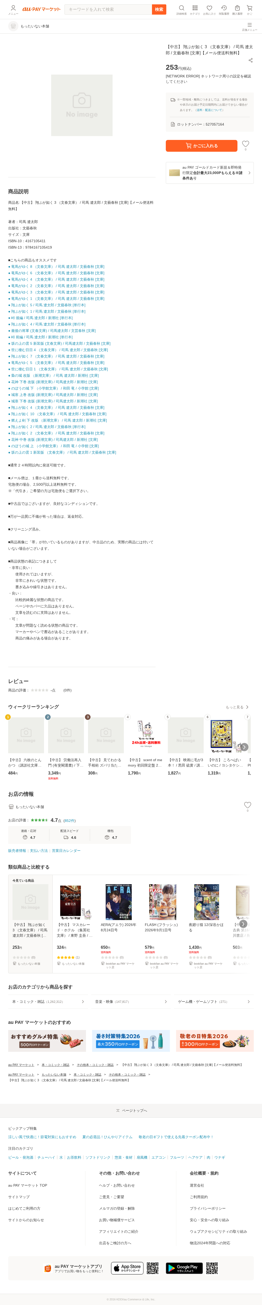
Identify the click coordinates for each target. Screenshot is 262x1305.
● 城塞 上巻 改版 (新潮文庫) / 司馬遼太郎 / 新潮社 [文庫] (53, 395)
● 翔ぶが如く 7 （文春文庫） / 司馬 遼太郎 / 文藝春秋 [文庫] (56, 356)
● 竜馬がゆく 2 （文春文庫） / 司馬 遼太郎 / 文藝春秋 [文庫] (56, 286)
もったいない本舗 (54, 1074)
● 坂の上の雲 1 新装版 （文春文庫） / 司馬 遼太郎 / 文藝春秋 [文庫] (62, 452)
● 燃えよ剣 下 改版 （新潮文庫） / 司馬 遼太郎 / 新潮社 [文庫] (57, 420)
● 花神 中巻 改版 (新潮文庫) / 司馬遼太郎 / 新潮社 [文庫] (53, 439)
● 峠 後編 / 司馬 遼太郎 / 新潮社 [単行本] (40, 318)
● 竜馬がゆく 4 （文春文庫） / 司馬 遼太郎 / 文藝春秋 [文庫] (56, 279)
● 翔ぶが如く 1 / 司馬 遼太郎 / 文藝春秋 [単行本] (46, 311)
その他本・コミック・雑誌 (95, 1065)
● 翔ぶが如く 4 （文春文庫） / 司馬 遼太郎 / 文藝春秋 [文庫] (56, 407)
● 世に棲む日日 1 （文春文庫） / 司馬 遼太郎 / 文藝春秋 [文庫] (58, 369)
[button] (251, 60)
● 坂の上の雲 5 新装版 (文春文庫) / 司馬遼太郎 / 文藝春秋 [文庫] (59, 343)
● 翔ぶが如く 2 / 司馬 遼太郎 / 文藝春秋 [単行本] (46, 427)
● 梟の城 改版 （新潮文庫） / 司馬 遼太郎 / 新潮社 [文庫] (53, 375)
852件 (69, 821)
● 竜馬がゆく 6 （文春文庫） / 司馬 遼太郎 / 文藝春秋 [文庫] (56, 273)
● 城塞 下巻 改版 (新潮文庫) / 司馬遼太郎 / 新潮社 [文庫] (53, 401)
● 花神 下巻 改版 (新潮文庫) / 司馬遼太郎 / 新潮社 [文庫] (53, 382)
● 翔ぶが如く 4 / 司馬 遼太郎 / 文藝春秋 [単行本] (46, 324)
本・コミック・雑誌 (55, 1065)
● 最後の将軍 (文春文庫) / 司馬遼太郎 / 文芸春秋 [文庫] (52, 331)
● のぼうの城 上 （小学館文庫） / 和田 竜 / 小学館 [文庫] (53, 446)
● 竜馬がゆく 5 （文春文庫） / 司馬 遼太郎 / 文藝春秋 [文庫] (56, 363)
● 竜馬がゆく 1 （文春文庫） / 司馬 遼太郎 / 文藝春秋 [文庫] (56, 299)
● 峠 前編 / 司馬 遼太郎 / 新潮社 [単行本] (40, 337)
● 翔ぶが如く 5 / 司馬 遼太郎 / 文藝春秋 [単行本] (46, 305)
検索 (159, 9)
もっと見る (235, 707)
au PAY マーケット (21, 1065)
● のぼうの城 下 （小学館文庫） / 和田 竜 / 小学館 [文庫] (53, 388)
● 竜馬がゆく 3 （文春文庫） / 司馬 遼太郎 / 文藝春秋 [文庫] (56, 292)
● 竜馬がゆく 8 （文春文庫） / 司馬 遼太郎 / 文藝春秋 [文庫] (56, 266)
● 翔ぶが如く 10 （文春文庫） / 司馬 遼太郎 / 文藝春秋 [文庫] (57, 414)
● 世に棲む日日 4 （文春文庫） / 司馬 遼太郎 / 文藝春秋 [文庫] (58, 350)
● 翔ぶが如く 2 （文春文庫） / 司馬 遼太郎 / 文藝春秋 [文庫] (56, 433)
